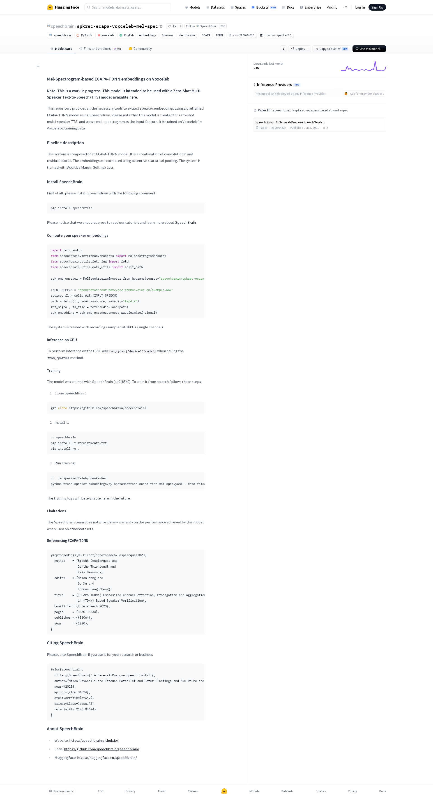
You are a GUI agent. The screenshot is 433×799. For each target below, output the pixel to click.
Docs (290, 7)
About (162, 791)
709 (222, 26)
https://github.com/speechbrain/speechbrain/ (101, 748)
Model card (63, 48)
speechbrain (62, 26)
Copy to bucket (333, 49)
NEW (297, 84)
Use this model (370, 49)
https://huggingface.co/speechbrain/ (107, 757)
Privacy (131, 791)
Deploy (300, 49)
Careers (193, 791)
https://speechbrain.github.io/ (93, 740)
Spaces (240, 7)
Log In (360, 7)
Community (143, 48)
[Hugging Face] (224, 791)
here (133, 97)
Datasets (218, 7)
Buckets (266, 7)
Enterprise (313, 7)
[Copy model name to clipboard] (161, 26)
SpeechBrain (185, 222)
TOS (101, 791)
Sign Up (377, 7)
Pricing (332, 7)
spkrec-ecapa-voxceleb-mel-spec (117, 26)
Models (194, 7)
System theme (63, 791)
